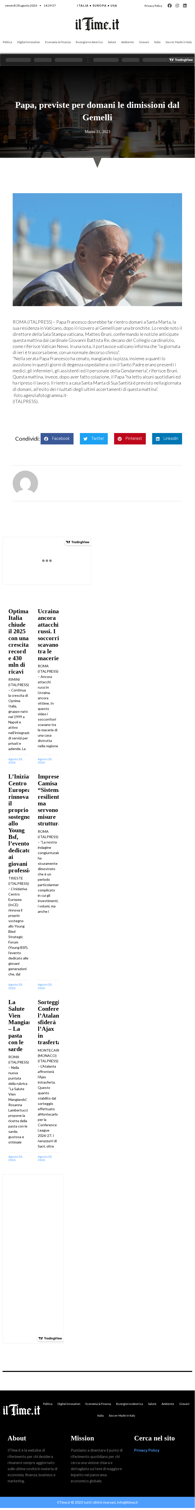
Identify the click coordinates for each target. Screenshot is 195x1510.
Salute (112, 42)
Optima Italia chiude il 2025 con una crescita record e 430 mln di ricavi (18, 641)
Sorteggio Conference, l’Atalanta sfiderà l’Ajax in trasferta (53, 1022)
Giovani (144, 42)
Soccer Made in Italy (179, 42)
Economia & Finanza (58, 42)
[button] (57, 438)
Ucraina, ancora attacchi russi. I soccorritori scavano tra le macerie (53, 634)
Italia (157, 42)
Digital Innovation (28, 42)
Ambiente (127, 42)
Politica (7, 42)
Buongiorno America (89, 42)
